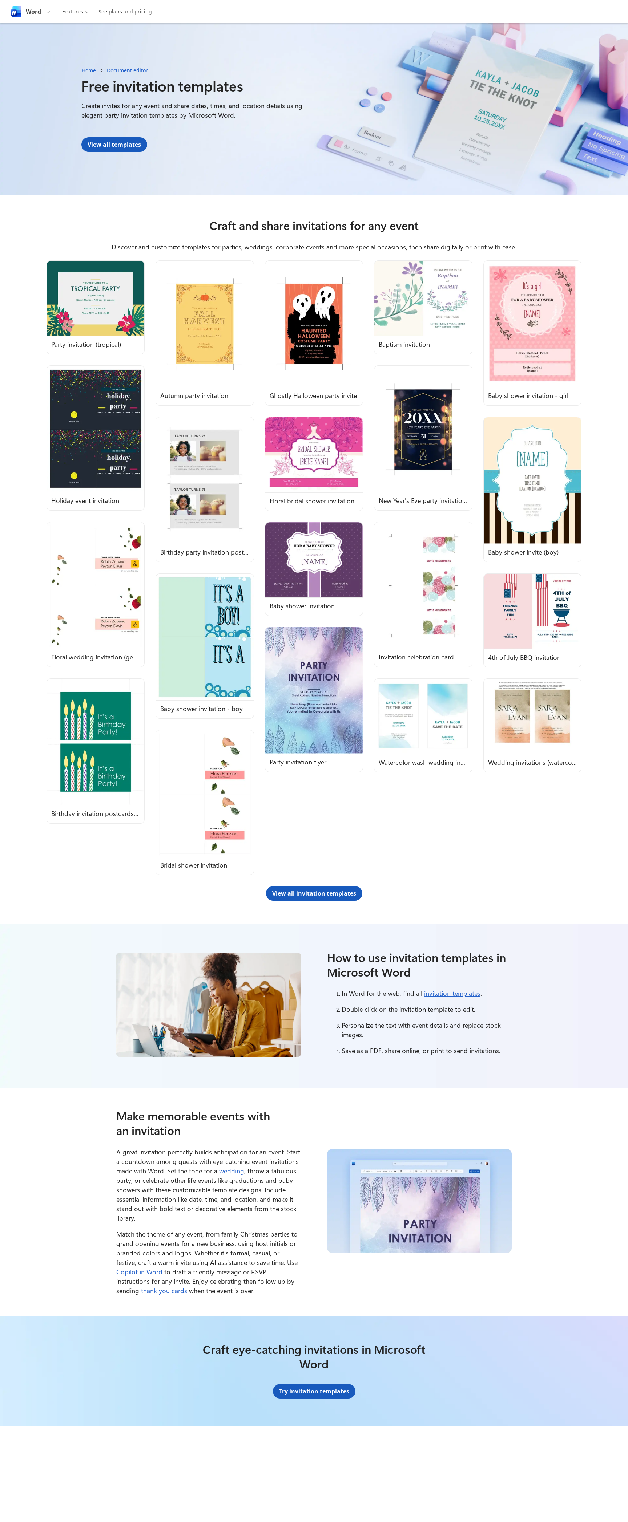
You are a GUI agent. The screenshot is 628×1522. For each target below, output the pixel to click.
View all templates (114, 145)
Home (89, 70)
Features (72, 11)
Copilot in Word (139, 1271)
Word (33, 12)
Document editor (127, 70)
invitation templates (452, 993)
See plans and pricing (125, 11)
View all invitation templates (314, 893)
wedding (231, 1170)
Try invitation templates (314, 1391)
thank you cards (164, 1290)
